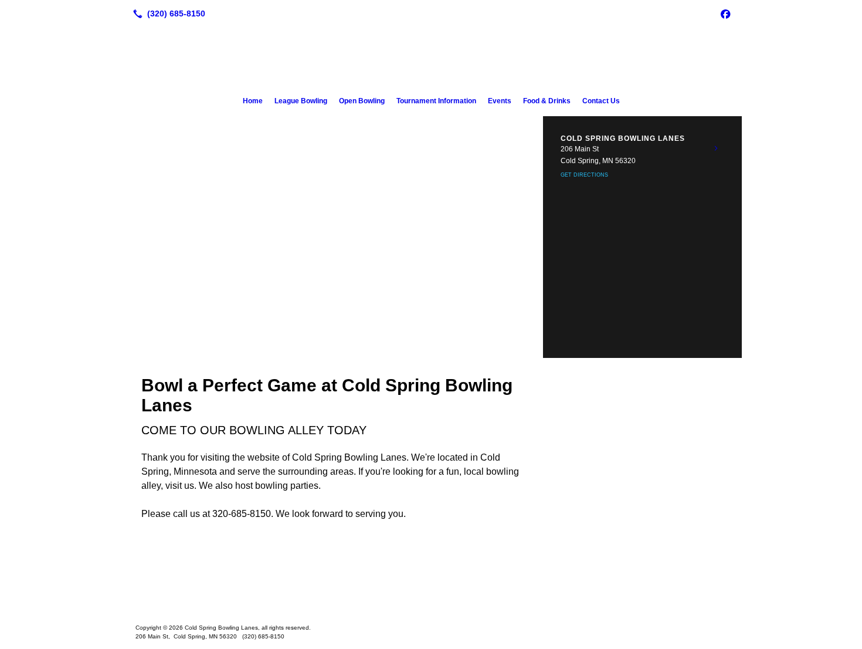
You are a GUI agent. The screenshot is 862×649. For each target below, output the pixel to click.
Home (253, 101)
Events (499, 101)
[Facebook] (725, 13)
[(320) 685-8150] (166, 13)
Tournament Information (436, 101)
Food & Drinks (547, 101)
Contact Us (601, 101)
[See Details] (716, 148)
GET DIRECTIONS (584, 175)
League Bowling (300, 101)
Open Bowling (362, 101)
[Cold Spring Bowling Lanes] (431, 591)
